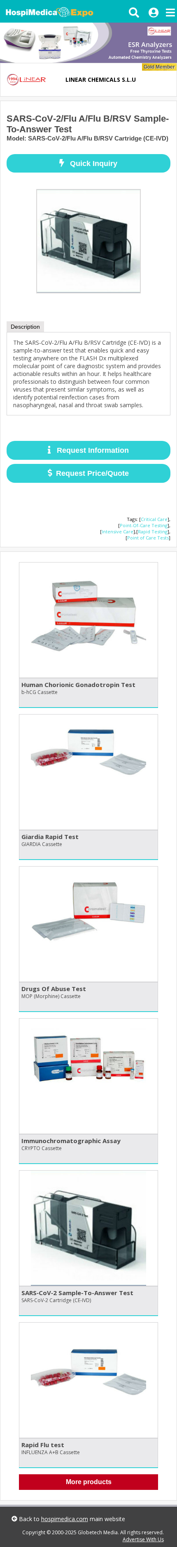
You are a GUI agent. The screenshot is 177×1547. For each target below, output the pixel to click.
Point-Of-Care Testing (144, 525)
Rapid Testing (153, 531)
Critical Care (154, 519)
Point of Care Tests (148, 538)
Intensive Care (117, 531)
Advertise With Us (143, 1539)
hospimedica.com (64, 1519)
